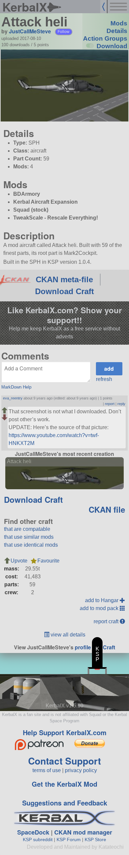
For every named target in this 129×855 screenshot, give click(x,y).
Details (117, 30)
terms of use (46, 770)
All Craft (105, 647)
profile (83, 647)
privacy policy (81, 770)
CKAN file (107, 509)
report (109, 404)
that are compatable (27, 529)
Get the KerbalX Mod (64, 784)
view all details (67, 634)
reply (121, 404)
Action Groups (105, 38)
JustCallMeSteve (30, 31)
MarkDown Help (16, 387)
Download (112, 46)
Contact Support (64, 761)
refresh (104, 379)
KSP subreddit (38, 839)
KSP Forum (69, 839)
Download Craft (64, 291)
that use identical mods (31, 545)
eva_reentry (12, 398)
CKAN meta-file (64, 279)
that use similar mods (29, 537)
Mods (118, 23)
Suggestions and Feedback (64, 802)
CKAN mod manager (83, 832)
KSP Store (95, 839)
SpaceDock (33, 832)
